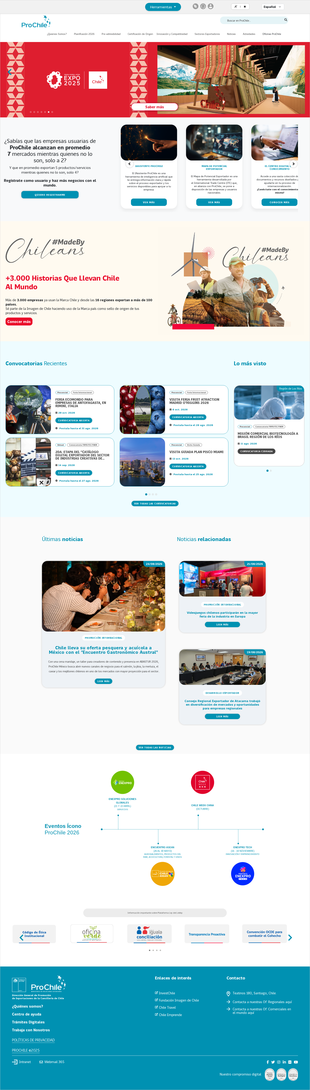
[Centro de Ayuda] (203, 6)
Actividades (249, 33)
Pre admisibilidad (111, 33)
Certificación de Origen (140, 33)
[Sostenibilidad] (195, 6)
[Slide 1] (146, 494)
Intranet (25, 1062)
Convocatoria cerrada (256, 451)
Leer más (103, 681)
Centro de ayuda (26, 1014)
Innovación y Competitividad (172, 33)
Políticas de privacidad (33, 1040)
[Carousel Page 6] (48, 112)
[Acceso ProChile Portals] (210, 6)
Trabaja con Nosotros (31, 1030)
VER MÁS (149, 202)
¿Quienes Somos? (57, 33)
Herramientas (161, 7)
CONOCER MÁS (279, 202)
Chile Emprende (170, 1015)
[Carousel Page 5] (45, 112)
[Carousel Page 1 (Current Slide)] (204, 219)
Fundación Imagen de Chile (179, 1000)
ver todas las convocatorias (155, 503)
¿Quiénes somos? (27, 1006)
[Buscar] (285, 20)
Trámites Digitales (28, 1022)
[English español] (273, 7)
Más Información (146, 104)
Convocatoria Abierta (74, 420)
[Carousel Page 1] (30, 112)
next (301, 70)
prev (9, 70)
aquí (288, 1002)
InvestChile (167, 993)
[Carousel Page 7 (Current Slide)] (52, 112)
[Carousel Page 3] (38, 112)
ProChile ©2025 (26, 1050)
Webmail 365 (54, 1062)
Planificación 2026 (84, 33)
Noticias (231, 33)
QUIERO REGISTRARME (50, 194)
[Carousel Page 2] (34, 112)
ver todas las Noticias (155, 747)
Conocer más (19, 321)
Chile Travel (167, 1007)
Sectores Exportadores (207, 33)
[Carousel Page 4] (41, 112)
